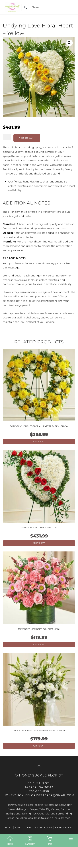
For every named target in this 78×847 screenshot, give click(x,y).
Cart (28, 827)
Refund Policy (43, 827)
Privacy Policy (64, 827)
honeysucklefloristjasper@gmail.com (39, 795)
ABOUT (19, 827)
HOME (8, 827)
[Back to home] (11, 7)
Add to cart (27, 138)
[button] (71, 839)
